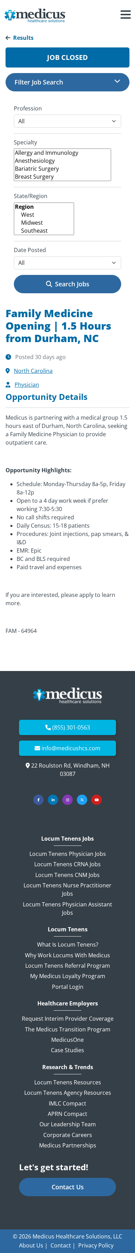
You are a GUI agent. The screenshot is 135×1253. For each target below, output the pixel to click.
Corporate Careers (67, 1135)
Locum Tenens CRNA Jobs (67, 864)
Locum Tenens (68, 929)
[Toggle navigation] (125, 15)
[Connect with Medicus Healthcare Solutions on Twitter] (82, 800)
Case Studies (67, 1050)
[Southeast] (44, 231)
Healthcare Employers (67, 1003)
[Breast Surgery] (62, 177)
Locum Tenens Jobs (67, 838)
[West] (44, 215)
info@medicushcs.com (71, 748)
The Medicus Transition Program (67, 1029)
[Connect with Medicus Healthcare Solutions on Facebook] (38, 800)
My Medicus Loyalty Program (67, 976)
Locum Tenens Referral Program (67, 965)
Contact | (63, 1245)
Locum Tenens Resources (67, 1082)
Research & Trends (67, 1067)
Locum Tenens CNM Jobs (67, 875)
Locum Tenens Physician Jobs (67, 854)
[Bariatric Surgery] (62, 169)
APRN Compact (67, 1114)
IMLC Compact (67, 1103)
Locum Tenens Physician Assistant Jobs (67, 908)
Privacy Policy (96, 1245)
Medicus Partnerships (67, 1145)
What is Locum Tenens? (67, 944)
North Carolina (33, 371)
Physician (27, 384)
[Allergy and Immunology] (62, 153)
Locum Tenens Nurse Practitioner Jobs (67, 889)
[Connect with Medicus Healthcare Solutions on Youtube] (96, 800)
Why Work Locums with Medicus (67, 955)
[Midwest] (44, 223)
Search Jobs (72, 284)
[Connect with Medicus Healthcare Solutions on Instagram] (67, 800)
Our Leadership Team (67, 1124)
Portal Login (67, 987)
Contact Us (68, 1187)
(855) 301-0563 (71, 727)
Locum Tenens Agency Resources (67, 1093)
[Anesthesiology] (62, 161)
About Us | (33, 1245)
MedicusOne (67, 1040)
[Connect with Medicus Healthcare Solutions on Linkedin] (53, 800)
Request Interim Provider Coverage (68, 1018)
